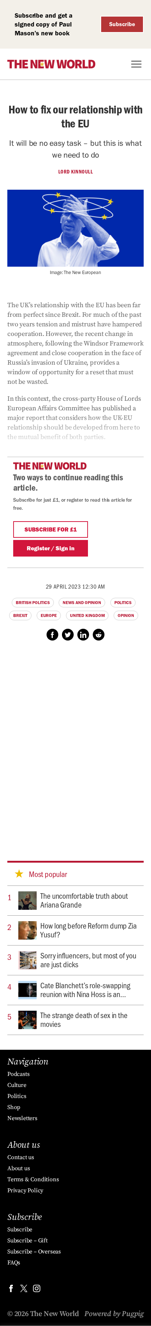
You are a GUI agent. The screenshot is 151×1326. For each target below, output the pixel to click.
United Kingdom (87, 615)
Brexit (20, 615)
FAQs (13, 1262)
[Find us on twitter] (23, 1290)
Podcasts (18, 1074)
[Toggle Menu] (136, 64)
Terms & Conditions (33, 1179)
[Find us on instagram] (36, 1290)
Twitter (68, 635)
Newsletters (22, 1118)
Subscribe (122, 24)
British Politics (32, 602)
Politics (123, 602)
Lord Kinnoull (75, 171)
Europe (49, 615)
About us (18, 1168)
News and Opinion (82, 602)
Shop (13, 1107)
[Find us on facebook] (11, 1290)
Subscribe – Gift (27, 1240)
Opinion (126, 615)
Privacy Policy (25, 1190)
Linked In (83, 635)
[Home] (51, 64)
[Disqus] (75, 744)
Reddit (98, 635)
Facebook (52, 635)
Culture (16, 1085)
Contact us (20, 1157)
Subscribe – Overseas (34, 1251)
